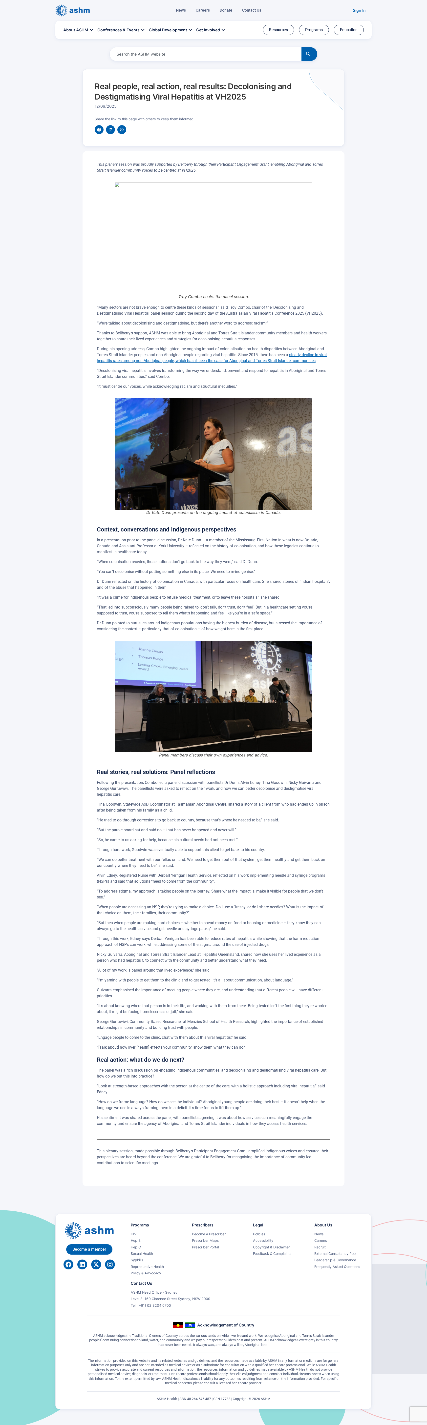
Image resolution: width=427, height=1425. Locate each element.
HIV (134, 1234)
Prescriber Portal (205, 1247)
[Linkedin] (82, 1264)
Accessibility (263, 1240)
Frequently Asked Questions (337, 1266)
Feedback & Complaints (272, 1253)
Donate (226, 10)
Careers (203, 10)
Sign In (359, 10)
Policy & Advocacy (146, 1273)
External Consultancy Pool (335, 1253)
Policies (259, 1234)
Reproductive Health (147, 1266)
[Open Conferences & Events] (143, 30)
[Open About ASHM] (91, 30)
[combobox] (204, 54)
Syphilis (137, 1260)
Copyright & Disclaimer (271, 1247)
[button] (99, 129)
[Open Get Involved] (223, 30)
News (181, 10)
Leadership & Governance (335, 1260)
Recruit (320, 1247)
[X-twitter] (96, 1264)
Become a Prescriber (209, 1234)
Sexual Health (142, 1253)
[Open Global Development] (190, 30)
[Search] (309, 54)
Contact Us (251, 10)
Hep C (136, 1247)
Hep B (136, 1240)
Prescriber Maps (205, 1240)
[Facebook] (68, 1264)
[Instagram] (110, 1264)
